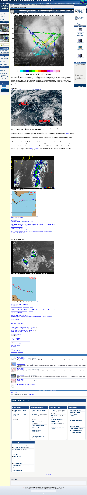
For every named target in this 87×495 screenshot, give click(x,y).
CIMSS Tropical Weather (38, 425)
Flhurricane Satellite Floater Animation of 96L (19, 304)
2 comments (80, 6)
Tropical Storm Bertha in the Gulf (80, 20)
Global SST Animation (56, 427)
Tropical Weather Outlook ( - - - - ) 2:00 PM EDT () (29, 5)
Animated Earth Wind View (38, 436)
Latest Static (32, 327)
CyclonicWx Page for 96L (28, 307)
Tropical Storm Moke (34, 148)
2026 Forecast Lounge (21, 358)
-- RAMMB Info (21, 232)
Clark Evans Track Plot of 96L (16, 312)
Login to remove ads (4, 93)
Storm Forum (16, 418)
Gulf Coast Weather (18, 461)
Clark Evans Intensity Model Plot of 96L (19, 311)
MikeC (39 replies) (80, 35)
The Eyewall (16, 467)
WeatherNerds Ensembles (76, 418)
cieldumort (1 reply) (80, 49)
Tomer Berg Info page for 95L (16, 221)
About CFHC (3, 78)
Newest (5, 50)
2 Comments (31, 11)
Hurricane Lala (44, 149)
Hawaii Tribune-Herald (15, 345)
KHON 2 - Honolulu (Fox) (15, 339)
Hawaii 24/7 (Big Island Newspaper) (18, 343)
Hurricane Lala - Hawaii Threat (80, 59)
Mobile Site (3, 79)
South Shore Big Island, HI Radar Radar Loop (19, 327)
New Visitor (8, 3)
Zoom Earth (35, 414)
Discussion (30, 5)
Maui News (13, 346)
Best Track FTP (54, 415)
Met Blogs (3, 16)
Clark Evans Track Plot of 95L (16, 227)
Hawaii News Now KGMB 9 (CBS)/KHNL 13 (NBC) (20, 341)
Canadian (72, 415)
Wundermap (37, 5)
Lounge (67, 133)
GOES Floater (13, 220)
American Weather (17, 463)
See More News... (52, 8)
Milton (56, 3)
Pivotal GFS (72, 412)
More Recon (3, 62)
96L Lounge (80, 33)
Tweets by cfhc (14, 392)
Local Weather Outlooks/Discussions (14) (19, 7)
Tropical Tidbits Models (75, 410)
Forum (2, 50)
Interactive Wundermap (37, 434)
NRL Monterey (35, 421)
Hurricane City (16, 449)
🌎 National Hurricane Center (4, 90)
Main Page (3, 13)
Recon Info (3, 61)
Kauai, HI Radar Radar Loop (16, 331)
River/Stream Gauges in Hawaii (17, 332)
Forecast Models (4, 59)
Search (2, 19)
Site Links (3, 70)
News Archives (4, 17)
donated (34, 488)
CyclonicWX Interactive (75, 432)
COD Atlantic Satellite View (16, 233)
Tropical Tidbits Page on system (17, 217)
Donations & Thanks (5, 52)
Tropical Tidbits (17, 445)
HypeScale (2, 44)
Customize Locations (32, 4)
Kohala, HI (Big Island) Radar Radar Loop (19, 328)
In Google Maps (50, 224)
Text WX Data (3, 75)
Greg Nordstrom (17, 458)
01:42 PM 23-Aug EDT (52, 11)
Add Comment (39, 11)
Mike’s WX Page (17, 456)
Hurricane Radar (4, 64)
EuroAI (75, 414)
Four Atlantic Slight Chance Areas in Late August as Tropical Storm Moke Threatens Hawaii (80, 9)
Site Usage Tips (4, 73)
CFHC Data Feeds (4, 76)
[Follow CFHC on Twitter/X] (4, 87)
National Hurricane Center (50, 490)
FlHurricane (4, 5)
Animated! (29, 224)
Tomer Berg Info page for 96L (16, 307)
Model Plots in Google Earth (39, 224)
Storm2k (15, 454)
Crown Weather (17, 465)
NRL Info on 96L (14, 317)
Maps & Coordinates (5, 56)
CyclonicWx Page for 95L (28, 221)
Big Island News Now (15, 350)
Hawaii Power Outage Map (16, 334)
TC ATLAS (53, 410)
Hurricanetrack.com (18, 447)
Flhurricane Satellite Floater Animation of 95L (19, 218)
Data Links (3, 72)
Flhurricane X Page (53, 390)
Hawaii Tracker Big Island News (17, 352)
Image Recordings (4, 58)
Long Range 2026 (80, 36)
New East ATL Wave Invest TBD (80, 51)
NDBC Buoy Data (36, 427)
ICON (78, 412)
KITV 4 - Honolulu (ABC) (15, 338)
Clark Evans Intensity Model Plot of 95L (19, 225)
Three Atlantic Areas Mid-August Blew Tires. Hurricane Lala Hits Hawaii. (80, 13)
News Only (3, 14)
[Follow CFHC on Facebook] (5, 85)
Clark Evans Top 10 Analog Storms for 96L (19, 315)
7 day (26, 5)
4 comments (80, 11)
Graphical (23, 5)
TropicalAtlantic (17, 452)
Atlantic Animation (77, 430)
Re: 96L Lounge (20, 357)
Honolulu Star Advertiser (15, 347)
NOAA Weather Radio (56, 430)
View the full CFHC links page (48, 474)
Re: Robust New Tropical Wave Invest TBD (26, 384)
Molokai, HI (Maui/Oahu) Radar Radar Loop (19, 330)
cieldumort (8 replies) (80, 57)
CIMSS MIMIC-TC (36, 418)
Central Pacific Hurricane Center (17, 323)
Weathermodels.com (74, 426)
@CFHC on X (31, 394)
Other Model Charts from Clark (17, 228)
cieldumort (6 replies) (80, 42)
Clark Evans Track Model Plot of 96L (18, 309)
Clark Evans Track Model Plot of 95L (18, 224)
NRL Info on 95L (14, 232)
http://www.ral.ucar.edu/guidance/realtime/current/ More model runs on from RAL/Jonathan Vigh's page (31, 231)
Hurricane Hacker (17, 470)
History (46, 5)
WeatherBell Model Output (76, 424)
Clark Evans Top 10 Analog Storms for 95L (19, 229)
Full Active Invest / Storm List (58, 419)
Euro (71, 414)
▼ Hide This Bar (80, 86)
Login (2, 3)
